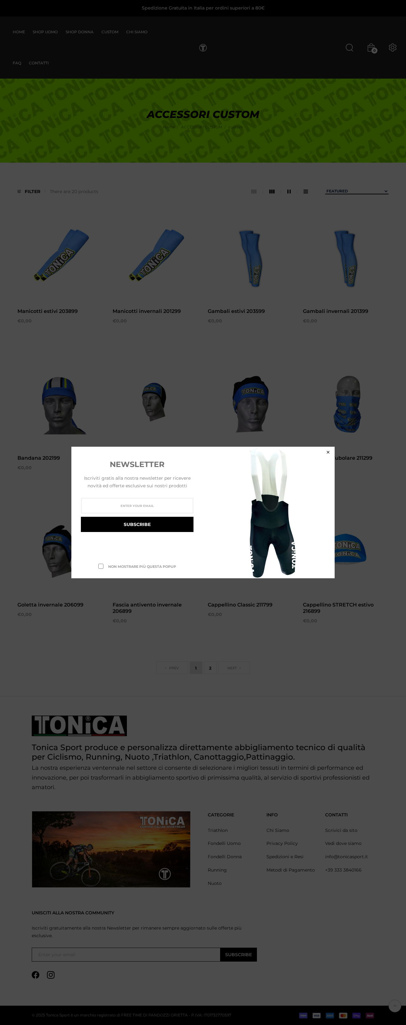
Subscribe (137, 524)
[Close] (327, 452)
